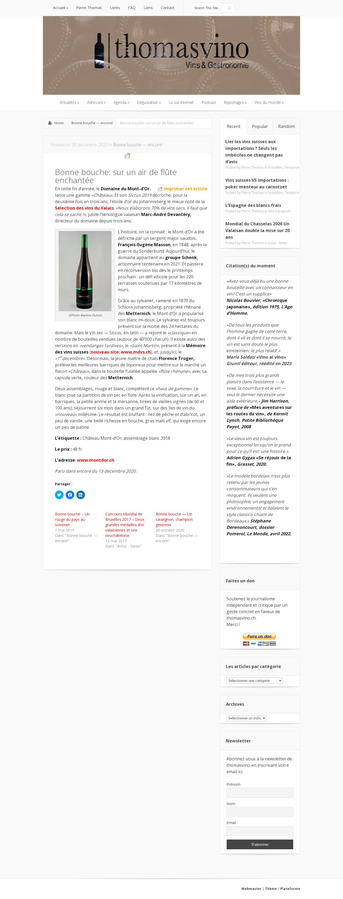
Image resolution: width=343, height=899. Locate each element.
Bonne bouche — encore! (92, 122)
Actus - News (277, 243)
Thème (271, 888)
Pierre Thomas (252, 167)
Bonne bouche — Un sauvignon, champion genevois (174, 519)
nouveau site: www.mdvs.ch (121, 352)
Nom (230, 803)
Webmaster (251, 888)
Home (59, 122)
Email (231, 822)
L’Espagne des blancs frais (253, 205)
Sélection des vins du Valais (84, 208)
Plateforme (290, 888)
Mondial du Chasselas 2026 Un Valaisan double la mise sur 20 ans (257, 230)
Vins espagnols (279, 211)
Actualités (275, 167)
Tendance (291, 167)
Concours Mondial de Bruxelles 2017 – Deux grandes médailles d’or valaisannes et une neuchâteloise (124, 524)
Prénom (233, 784)
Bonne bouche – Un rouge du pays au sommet (72, 519)
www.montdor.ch (95, 460)
